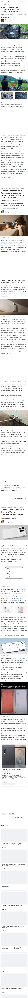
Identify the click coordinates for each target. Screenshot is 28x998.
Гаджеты (22, 188)
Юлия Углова (8, 19)
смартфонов (14, 557)
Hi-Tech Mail (16, 188)
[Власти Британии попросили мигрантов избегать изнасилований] (14, 901)
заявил (23, 658)
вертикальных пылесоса (7, 242)
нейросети (16, 600)
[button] (14, 32)
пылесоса (9, 287)
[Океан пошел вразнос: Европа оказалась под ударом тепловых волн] (14, 860)
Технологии (10, 4)
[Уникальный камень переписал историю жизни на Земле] (14, 963)
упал (20, 169)
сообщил (23, 589)
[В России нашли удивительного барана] (14, 984)
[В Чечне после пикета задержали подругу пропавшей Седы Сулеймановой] (14, 942)
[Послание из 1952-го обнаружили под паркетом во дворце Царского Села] (14, 839)
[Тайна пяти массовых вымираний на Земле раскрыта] (14, 922)
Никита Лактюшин (9, 211)
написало (23, 51)
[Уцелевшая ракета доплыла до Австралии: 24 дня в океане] (14, 880)
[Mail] (4, 1)
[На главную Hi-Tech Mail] (7, 1)
